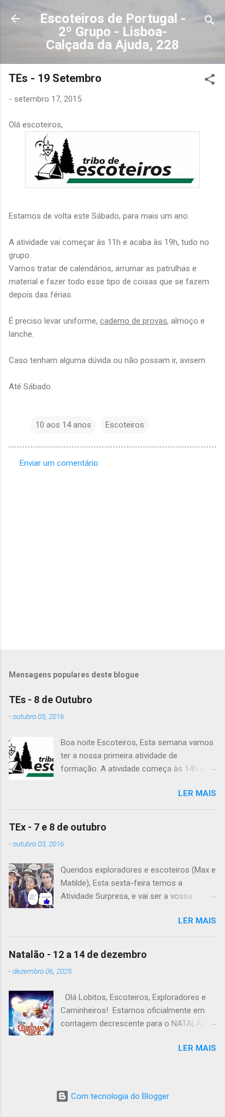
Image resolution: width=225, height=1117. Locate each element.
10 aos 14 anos (63, 425)
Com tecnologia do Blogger (119, 1096)
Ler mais (197, 793)
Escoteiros (124, 425)
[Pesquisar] (209, 22)
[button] (209, 81)
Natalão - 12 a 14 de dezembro (78, 954)
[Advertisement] (112, 555)
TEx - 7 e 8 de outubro (57, 827)
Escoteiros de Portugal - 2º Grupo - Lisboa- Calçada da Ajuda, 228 (113, 31)
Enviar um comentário (59, 463)
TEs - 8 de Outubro (50, 699)
